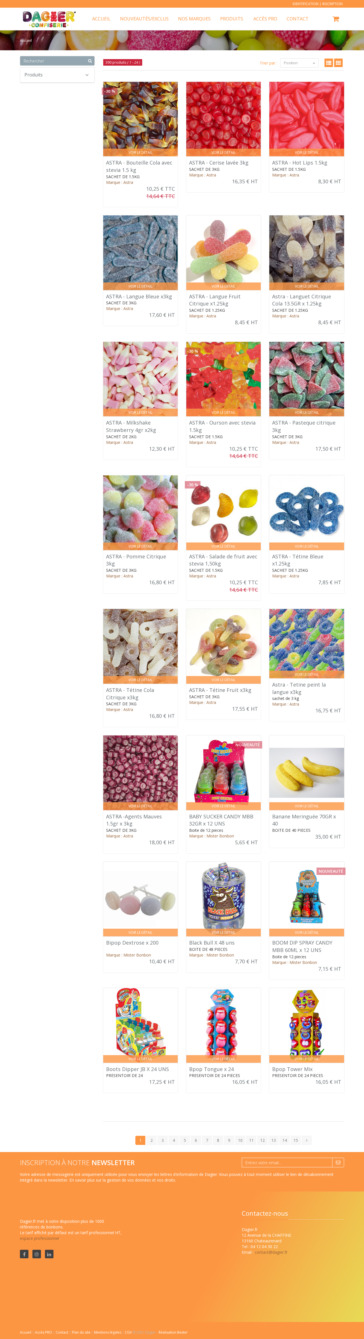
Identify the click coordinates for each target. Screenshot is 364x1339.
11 (251, 1140)
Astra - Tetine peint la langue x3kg (299, 688)
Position (291, 62)
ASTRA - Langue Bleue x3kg (139, 296)
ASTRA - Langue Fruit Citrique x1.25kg (215, 300)
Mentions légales (108, 1332)
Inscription (332, 3)
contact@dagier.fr (271, 1252)
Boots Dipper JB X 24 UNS (137, 1069)
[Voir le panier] (336, 19)
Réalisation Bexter (173, 1332)
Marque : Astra (119, 182)
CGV (129, 1332)
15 (295, 1140)
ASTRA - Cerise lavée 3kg (219, 162)
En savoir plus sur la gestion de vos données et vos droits (122, 1180)
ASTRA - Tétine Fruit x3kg (220, 690)
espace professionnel (39, 1238)
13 (273, 1140)
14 (284, 1140)
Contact (62, 1332)
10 (240, 1140)
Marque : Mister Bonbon (211, 836)
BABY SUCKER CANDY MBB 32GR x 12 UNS (221, 820)
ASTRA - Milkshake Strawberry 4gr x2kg (131, 426)
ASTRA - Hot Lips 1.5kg (299, 162)
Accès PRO (44, 1332)
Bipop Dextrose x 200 (132, 942)
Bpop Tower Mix (292, 1069)
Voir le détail (140, 152)
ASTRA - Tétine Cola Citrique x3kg (130, 694)
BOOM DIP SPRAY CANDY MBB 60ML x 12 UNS (302, 946)
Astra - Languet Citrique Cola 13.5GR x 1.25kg (301, 300)
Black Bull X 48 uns (212, 942)
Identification (305, 3)
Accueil (25, 1332)
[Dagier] (48, 15)
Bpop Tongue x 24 (211, 1069)
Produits (231, 19)
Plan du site (81, 1332)
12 (262, 1140)
